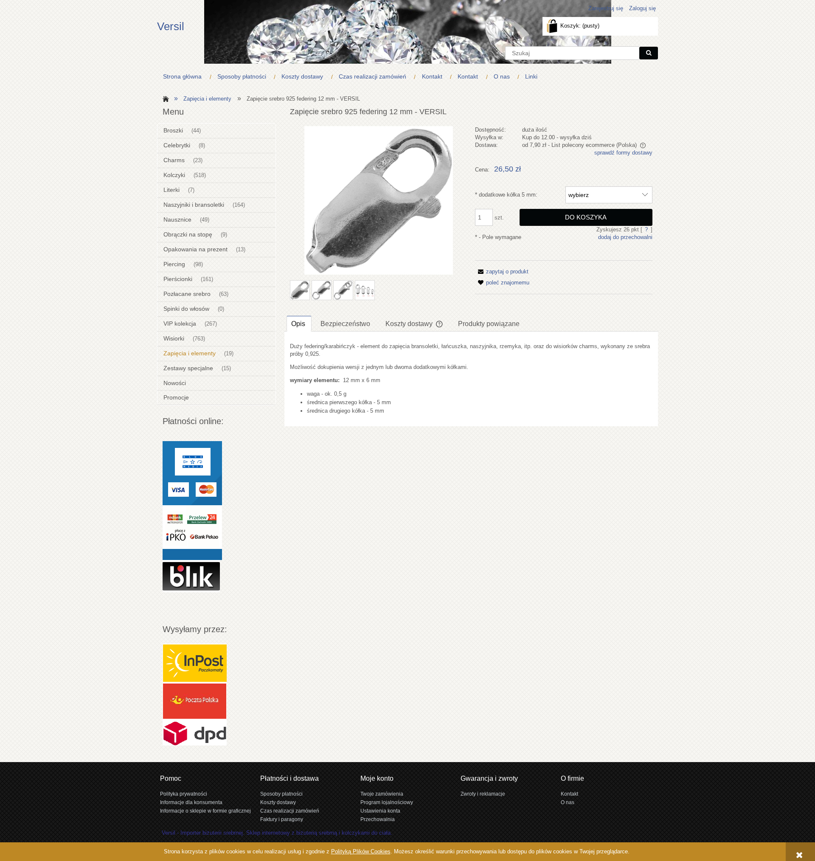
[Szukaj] (648, 53)
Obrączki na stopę (187, 234)
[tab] (299, 323)
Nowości (174, 383)
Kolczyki (174, 175)
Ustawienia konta (380, 810)
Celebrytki (176, 145)
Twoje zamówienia (381, 793)
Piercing (174, 264)
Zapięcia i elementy (189, 353)
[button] (501, 271)
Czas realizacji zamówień (289, 810)
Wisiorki (173, 338)
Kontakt (569, 793)
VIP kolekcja (179, 323)
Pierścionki (177, 279)
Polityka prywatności (183, 793)
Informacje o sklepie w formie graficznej (205, 810)
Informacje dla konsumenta (191, 802)
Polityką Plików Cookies (361, 851)
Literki (171, 189)
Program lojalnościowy (386, 802)
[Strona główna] (164, 98)
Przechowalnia (377, 819)
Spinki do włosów (186, 308)
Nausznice (177, 219)
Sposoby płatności (281, 793)
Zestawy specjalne (188, 368)
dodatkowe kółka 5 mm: (506, 194)
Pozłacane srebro (187, 293)
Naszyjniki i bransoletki (193, 204)
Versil (170, 26)
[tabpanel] (471, 379)
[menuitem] (184, 76)
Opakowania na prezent (195, 249)
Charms (174, 160)
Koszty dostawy (278, 802)
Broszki (173, 130)
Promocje (176, 397)
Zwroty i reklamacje (483, 793)
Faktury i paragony (281, 819)
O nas (567, 802)
